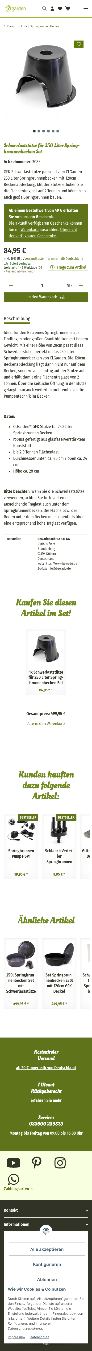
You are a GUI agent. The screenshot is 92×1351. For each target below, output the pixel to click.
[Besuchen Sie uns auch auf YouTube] (13, 1163)
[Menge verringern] (11, 285)
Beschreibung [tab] (17, 318)
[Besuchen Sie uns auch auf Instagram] (60, 1163)
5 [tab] (53, 131)
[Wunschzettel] (60, 8)
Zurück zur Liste (17, 26)
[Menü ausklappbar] (86, 9)
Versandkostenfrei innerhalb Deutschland (54, 259)
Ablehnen (47, 1279)
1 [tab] (34, 131)
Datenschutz (39, 1337)
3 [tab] (43, 131)
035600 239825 (46, 1123)
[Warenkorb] (67, 8)
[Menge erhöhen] (81, 285)
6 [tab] (57, 131)
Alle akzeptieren (47, 1249)
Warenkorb (30, 229)
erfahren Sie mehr (46, 1100)
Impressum (16, 1337)
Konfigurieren (47, 1264)
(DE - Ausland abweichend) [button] (23, 269)
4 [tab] (48, 131)
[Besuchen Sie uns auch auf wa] (13, 1179)
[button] (44, 8)
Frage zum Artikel (71, 267)
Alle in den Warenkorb (46, 723)
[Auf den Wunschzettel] (79, 44)
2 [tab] (39, 131)
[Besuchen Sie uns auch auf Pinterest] (37, 1163)
